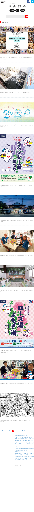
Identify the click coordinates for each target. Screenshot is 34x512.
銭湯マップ (20, 435)
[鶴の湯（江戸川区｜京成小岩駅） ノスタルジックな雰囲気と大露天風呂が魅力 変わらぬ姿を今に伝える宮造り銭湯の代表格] (17, 206)
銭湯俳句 (32, 448)
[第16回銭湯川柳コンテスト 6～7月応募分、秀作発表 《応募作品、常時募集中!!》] (17, 78)
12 (9, 430)
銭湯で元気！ (31, 440)
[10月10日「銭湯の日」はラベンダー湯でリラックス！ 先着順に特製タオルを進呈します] (17, 158)
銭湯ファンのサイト (29, 458)
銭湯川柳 (28, 448)
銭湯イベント (26, 453)
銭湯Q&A (23, 456)
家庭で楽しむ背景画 (29, 456)
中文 (17, 10)
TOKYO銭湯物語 (22, 437)
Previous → (24, 430)
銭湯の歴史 (18, 456)
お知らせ (17, 446)
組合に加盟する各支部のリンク (21, 459)
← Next (2, 430)
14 (16, 430)
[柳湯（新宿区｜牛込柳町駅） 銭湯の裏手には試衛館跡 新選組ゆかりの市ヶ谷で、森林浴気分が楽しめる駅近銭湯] (17, 276)
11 (6, 430)
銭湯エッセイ (18, 442)
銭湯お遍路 (23, 448)
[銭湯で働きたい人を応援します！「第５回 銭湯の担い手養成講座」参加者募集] (17, 40)
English (12, 10)
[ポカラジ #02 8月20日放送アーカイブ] (17, 370)
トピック (17, 437)
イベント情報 (18, 448)
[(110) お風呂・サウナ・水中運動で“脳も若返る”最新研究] (17, 112)
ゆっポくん (23, 442)
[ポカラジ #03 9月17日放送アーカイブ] (17, 241)
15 (19, 430)
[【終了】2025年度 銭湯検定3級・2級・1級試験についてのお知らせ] (17, 405)
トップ (16, 435)
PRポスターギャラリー (20, 458)
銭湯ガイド (17, 451)
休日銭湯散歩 (29, 442)
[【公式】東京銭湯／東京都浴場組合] (20, 7)
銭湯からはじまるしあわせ (22, 440)
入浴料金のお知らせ (19, 453)
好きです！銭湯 (23, 438)
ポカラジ (28, 437)
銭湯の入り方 (23, 454)
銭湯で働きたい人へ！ (24, 450)
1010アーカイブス (22, 443)
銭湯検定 (17, 450)
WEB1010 (25, 435)
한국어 (22, 10)
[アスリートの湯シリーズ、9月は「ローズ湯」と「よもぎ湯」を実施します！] (17, 324)
